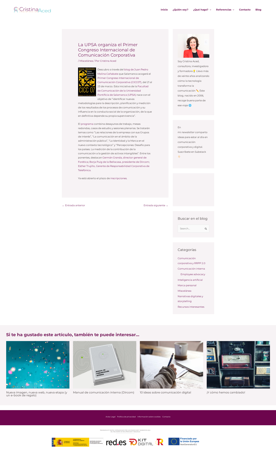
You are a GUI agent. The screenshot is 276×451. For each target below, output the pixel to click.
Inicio (164, 9)
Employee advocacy (193, 274)
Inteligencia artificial (190, 279)
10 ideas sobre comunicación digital (165, 392)
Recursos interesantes (191, 306)
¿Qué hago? (200, 9)
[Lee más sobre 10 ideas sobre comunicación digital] (171, 364)
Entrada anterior (73, 205)
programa (87, 123)
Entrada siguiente (156, 205)
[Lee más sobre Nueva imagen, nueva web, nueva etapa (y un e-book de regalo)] (37, 364)
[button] (209, 9)
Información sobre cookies (149, 417)
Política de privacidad (126, 417)
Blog (258, 9)
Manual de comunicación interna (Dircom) (103, 392)
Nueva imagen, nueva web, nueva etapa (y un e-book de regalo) (36, 394)
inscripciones (118, 178)
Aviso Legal (110, 417)
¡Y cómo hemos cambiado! (226, 392)
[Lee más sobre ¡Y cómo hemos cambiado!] (238, 364)
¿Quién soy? (180, 9)
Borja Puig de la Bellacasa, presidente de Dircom (119, 161)
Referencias (223, 9)
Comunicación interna (191, 268)
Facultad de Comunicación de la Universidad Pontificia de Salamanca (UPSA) (122, 90)
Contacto (245, 9)
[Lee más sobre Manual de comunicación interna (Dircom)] (104, 364)
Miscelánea (86, 60)
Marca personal (187, 285)
